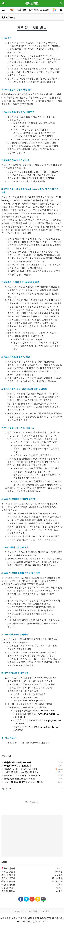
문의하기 (33, 911)
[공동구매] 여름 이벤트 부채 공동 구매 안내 (23, 782)
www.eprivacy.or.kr (46, 714)
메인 (12, 9)
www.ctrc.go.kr (47, 727)
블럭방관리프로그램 (39, 9)
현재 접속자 (9, 868)
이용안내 (19, 911)
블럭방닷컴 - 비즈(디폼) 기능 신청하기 (21, 769)
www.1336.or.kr (40, 710)
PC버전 (45, 911)
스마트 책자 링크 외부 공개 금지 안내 (21, 772)
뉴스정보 (21, 9)
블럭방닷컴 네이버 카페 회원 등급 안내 (21, 775)
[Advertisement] (32, 836)
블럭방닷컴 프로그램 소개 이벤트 (19, 779)
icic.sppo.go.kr (49, 720)
